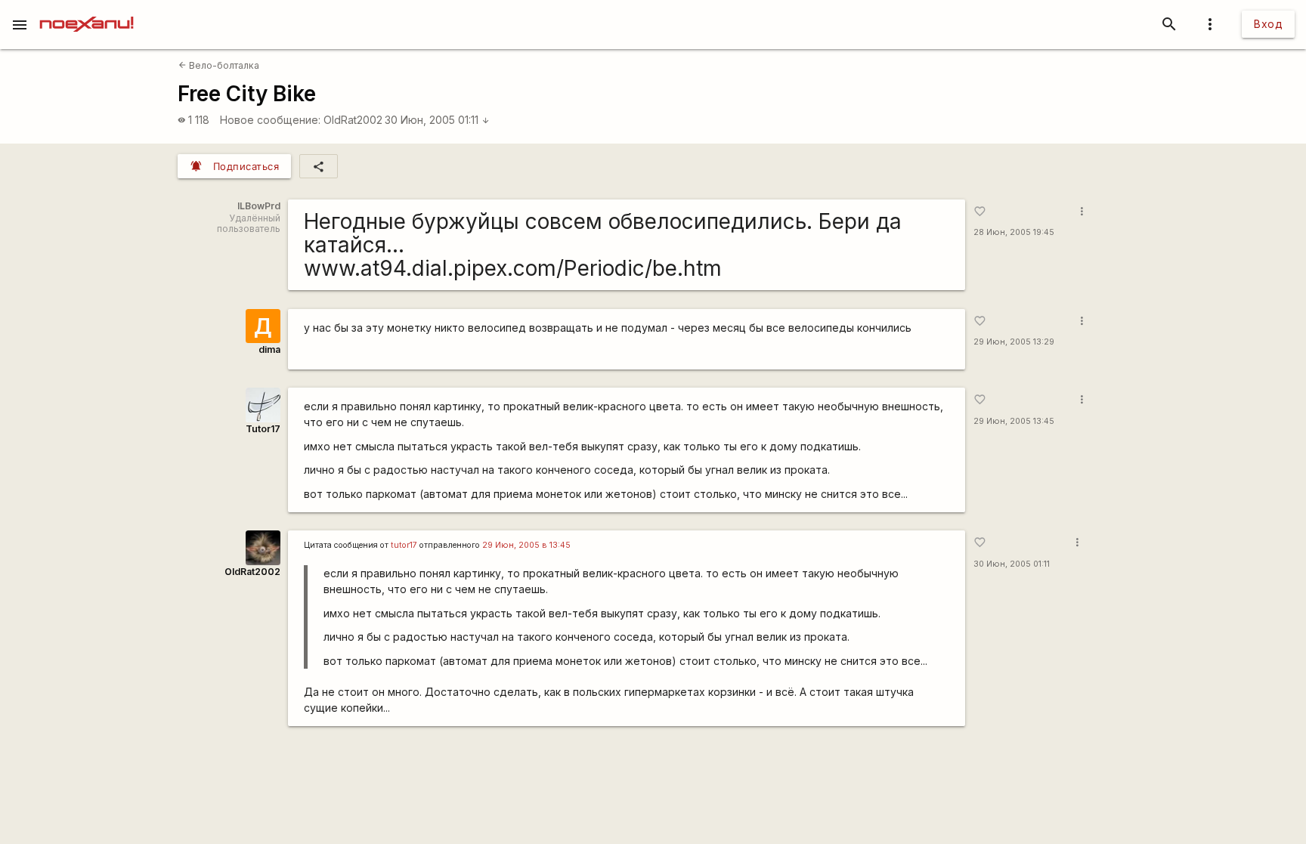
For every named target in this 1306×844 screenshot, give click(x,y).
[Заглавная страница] (86, 10)
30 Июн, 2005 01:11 (437, 119)
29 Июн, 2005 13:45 (1013, 421)
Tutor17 (263, 428)
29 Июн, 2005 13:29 (1013, 342)
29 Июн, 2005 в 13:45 (526, 545)
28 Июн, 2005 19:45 (1013, 232)
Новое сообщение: (270, 119)
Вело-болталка (219, 65)
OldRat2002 (352, 119)
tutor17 (404, 545)
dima (269, 349)
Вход (1268, 23)
